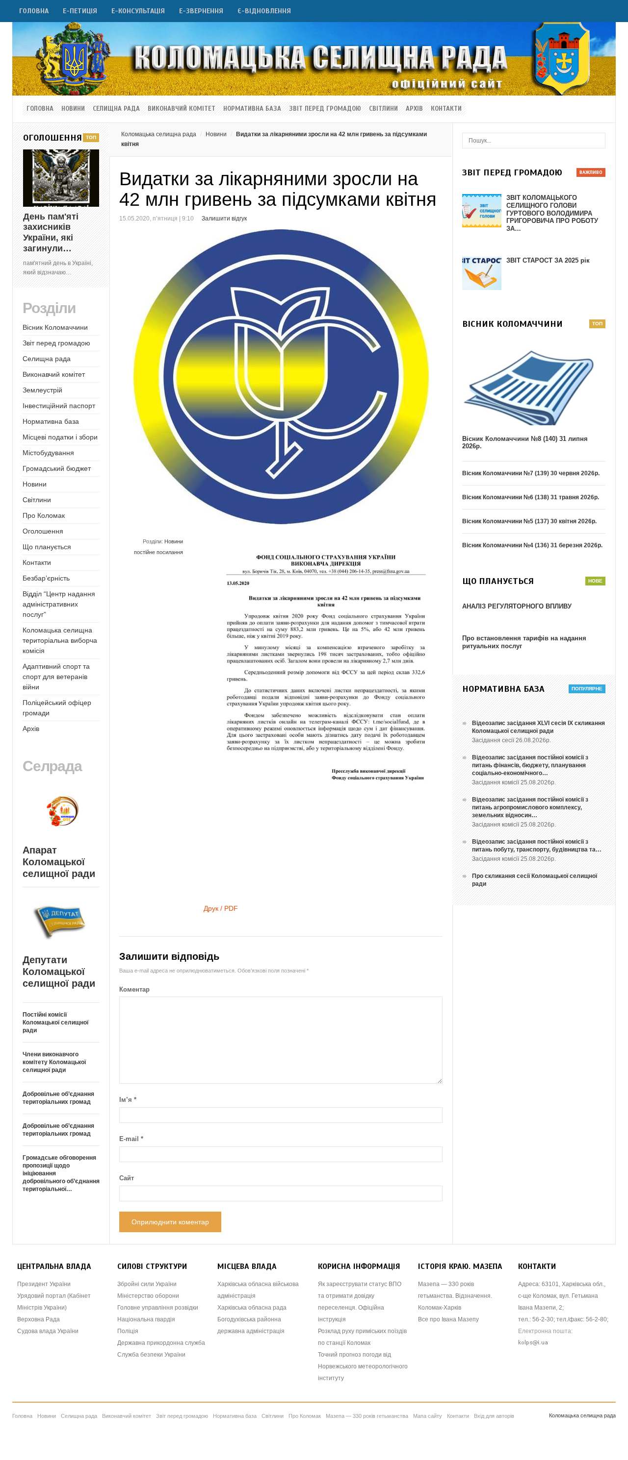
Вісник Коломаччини (55, 327)
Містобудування (48, 453)
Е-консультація (138, 11)
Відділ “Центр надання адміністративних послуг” (59, 604)
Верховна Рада (38, 1319)
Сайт (126, 1178)
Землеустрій (42, 390)
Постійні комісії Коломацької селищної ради (55, 1022)
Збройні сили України (147, 1284)
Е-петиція (80, 11)
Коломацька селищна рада (158, 134)
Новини (73, 109)
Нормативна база (252, 109)
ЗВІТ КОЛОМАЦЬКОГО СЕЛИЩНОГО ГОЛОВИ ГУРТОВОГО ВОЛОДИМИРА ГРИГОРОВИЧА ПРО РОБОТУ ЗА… (552, 213)
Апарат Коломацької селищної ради (59, 862)
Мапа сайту (427, 1416)
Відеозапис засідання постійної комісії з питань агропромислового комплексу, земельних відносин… (530, 807)
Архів (414, 109)
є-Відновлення (264, 11)
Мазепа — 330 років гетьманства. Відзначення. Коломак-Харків (455, 1296)
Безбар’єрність (46, 578)
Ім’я (127, 1099)
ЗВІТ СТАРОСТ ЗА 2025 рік (548, 260)
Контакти (446, 109)
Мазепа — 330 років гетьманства (367, 1416)
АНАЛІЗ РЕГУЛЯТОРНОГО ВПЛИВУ (517, 606)
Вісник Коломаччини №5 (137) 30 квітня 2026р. (529, 521)
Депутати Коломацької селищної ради (59, 971)
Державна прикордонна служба (161, 1342)
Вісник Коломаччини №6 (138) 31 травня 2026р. (530, 497)
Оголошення (43, 531)
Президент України (44, 1284)
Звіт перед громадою (325, 109)
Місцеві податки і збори (60, 437)
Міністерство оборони (148, 1295)
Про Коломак (44, 515)
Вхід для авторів (494, 1416)
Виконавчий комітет (181, 109)
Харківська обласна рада (252, 1307)
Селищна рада (116, 109)
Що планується (47, 547)
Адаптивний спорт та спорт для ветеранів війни (56, 676)
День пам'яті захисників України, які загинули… (50, 232)
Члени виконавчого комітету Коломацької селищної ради (54, 1062)
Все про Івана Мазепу (448, 1319)
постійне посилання (158, 552)
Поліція (127, 1331)
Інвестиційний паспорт (59, 406)
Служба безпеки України (151, 1354)
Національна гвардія (146, 1319)
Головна (34, 11)
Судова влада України (47, 1331)
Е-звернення (201, 11)
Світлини (383, 109)
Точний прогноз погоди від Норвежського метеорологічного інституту (363, 1366)
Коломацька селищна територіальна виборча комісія (60, 640)
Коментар (134, 989)
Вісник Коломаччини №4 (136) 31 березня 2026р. (532, 545)
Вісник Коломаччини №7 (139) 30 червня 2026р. (531, 473)
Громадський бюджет (57, 468)
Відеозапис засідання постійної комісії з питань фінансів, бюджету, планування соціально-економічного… (530, 765)
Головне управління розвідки (157, 1307)
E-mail (131, 1139)
